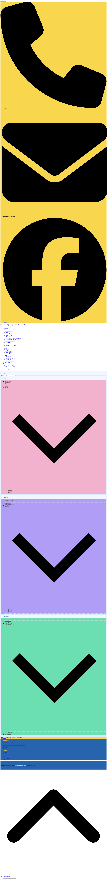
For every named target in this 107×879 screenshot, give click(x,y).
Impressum (3, 765)
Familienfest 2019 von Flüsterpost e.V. (10, 742)
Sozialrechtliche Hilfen (9, 504)
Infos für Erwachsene (9, 619)
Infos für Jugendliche (9, 500)
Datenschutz (8, 765)
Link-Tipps (10, 490)
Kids (4, 746)
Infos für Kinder (8, 381)
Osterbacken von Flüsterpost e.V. (9, 743)
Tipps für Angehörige (9, 623)
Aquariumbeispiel (8, 385)
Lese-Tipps (10, 491)
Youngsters (5, 759)
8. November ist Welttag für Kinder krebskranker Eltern (14, 745)
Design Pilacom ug (31, 765)
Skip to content (3, 1)
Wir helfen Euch (6, 758)
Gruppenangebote (6, 754)
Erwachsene (5, 753)
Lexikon (6, 386)
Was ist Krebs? (8, 382)
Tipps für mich (8, 383)
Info (4, 756)
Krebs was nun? (8, 622)
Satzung (13, 765)
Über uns (5, 747)
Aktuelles (5, 752)
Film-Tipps (10, 492)
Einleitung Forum (8, 734)
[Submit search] (16, 375)
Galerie (6, 493)
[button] (8, 325)
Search (2, 375)
